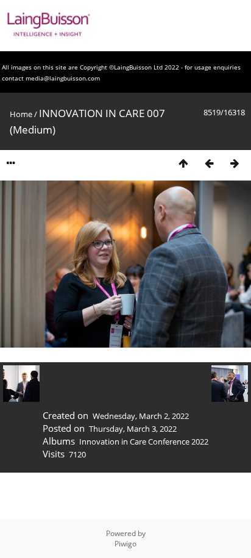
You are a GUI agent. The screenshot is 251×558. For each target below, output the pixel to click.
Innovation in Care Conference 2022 (143, 441)
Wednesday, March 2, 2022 (141, 415)
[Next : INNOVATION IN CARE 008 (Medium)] (234, 163)
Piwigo (125, 543)
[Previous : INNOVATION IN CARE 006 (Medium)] (209, 163)
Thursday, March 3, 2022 (133, 428)
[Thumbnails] (183, 163)
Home (21, 114)
